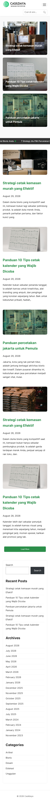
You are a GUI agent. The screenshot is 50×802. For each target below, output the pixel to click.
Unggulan (11, 773)
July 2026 (11, 650)
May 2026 (11, 661)
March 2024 (12, 719)
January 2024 (13, 730)
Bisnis (9, 757)
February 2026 (13, 677)
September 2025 (14, 703)
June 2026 (11, 656)
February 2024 (13, 724)
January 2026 (13, 682)
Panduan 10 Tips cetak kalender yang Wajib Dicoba (21, 265)
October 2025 (13, 698)
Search (9, 565)
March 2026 (12, 672)
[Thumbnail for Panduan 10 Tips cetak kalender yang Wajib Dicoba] (25, 239)
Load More (25, 549)
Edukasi (10, 768)
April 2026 (11, 666)
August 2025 (12, 709)
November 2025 (14, 693)
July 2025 (11, 714)
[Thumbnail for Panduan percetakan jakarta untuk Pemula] (25, 322)
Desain (9, 763)
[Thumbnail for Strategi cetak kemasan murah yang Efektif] (25, 162)
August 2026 (12, 645)
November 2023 (14, 735)
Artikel (9, 752)
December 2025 (14, 687)
